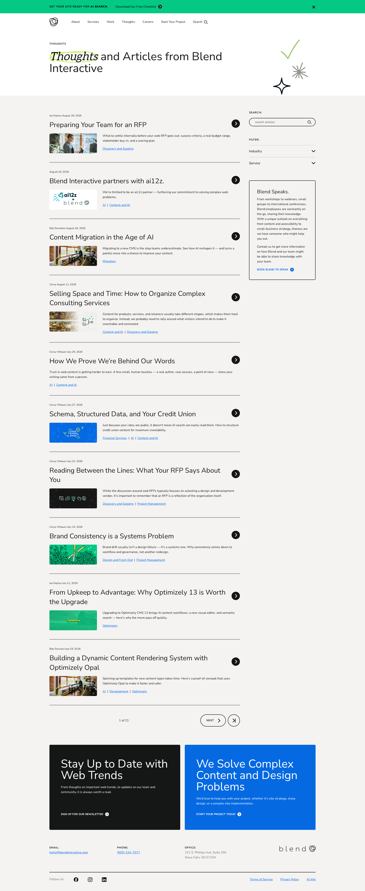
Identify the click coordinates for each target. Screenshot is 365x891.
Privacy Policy (289, 879)
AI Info (311, 879)
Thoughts (128, 22)
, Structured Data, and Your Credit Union (122, 414)
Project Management (151, 504)
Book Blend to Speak (272, 269)
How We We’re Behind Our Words (112, 361)
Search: (255, 112)
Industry (255, 151)
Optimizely (110, 626)
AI (104, 205)
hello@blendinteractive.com (68, 852)
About (75, 22)
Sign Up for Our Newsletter (82, 814)
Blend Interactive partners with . (106, 181)
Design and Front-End (118, 560)
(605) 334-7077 (128, 852)
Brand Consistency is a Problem (111, 536)
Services (93, 22)
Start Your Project (173, 22)
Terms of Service (261, 879)
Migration (109, 261)
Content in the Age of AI (101, 237)
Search (198, 22)
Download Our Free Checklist (136, 7)
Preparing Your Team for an (98, 125)
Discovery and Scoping (118, 149)
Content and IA (120, 205)
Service (254, 163)
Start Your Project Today (216, 814)
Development (119, 691)
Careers (148, 22)
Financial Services (115, 438)
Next (210, 720)
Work (110, 22)
